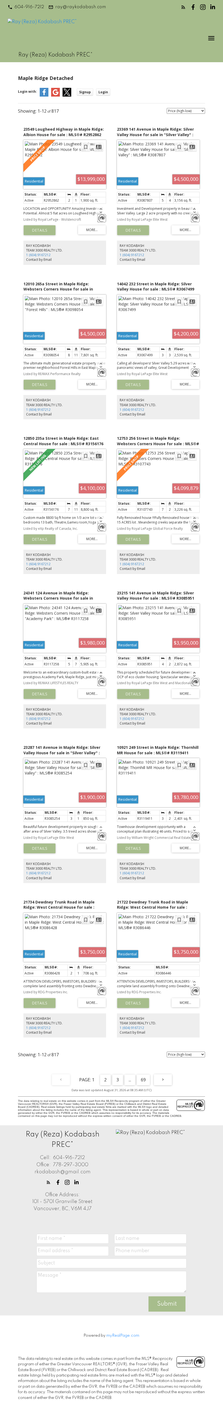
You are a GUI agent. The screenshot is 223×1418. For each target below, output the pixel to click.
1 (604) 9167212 (38, 255)
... (130, 1080)
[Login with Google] (55, 95)
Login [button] (103, 92)
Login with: (27, 91)
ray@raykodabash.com (80, 7)
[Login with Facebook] (44, 95)
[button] (26, 7)
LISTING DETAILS (39, 230)
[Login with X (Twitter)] (67, 95)
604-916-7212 (29, 7)
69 (143, 1080)
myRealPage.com (122, 1336)
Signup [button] (85, 92)
